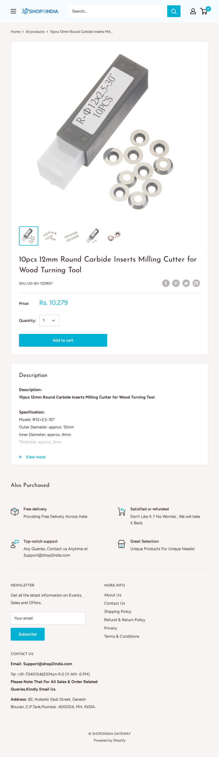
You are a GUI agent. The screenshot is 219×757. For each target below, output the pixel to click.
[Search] (174, 11)
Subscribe (28, 634)
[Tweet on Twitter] (186, 283)
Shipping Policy (117, 611)
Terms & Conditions (121, 636)
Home (15, 32)
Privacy (110, 628)
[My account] (193, 11)
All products (35, 32)
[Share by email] (196, 283)
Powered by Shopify (110, 740)
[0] (204, 11)
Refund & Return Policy (124, 619)
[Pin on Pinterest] (176, 283)
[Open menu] (13, 11)
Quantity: (27, 320)
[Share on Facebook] (166, 283)
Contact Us (114, 603)
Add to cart (63, 340)
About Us (112, 595)
